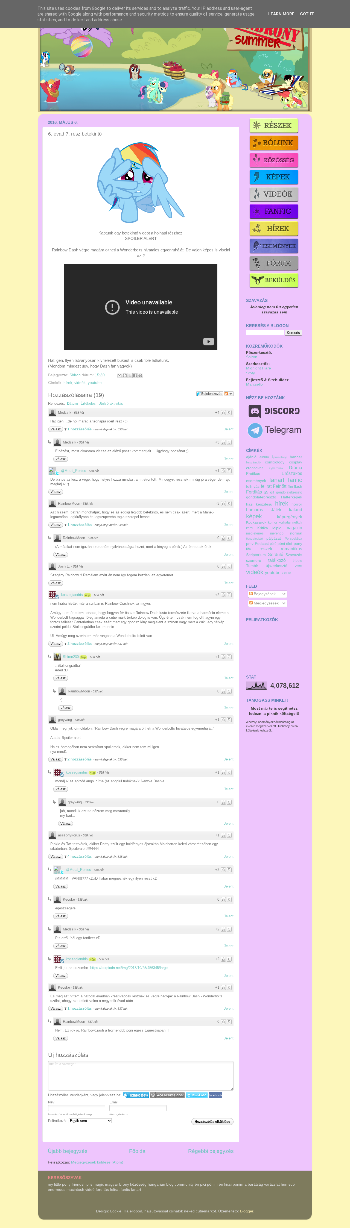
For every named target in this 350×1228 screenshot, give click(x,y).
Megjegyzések (266, 603)
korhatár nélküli (290, 522)
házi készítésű (259, 504)
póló (273, 544)
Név (51, 1102)
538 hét (79, 412)
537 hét (98, 691)
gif (272, 492)
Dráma (295, 467)
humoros (254, 509)
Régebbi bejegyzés (211, 1151)
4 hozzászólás (80, 856)
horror (296, 504)
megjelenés (255, 533)
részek (265, 548)
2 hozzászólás (80, 644)
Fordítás (254, 491)
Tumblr (252, 566)
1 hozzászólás (80, 429)
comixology (274, 462)
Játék (276, 509)
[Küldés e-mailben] (119, 375)
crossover (254, 468)
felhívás (252, 486)
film (290, 487)
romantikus (291, 548)
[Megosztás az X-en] (130, 375)
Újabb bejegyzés (68, 1151)
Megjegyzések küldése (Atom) (97, 1162)
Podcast (262, 544)
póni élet (285, 544)
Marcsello (254, 384)
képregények (289, 516)
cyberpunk (276, 468)
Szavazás (293, 555)
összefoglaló (254, 538)
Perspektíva (293, 538)
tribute (297, 561)
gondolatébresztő (261, 497)
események (256, 481)
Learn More (281, 13)
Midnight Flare (258, 368)
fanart (276, 480)
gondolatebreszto (289, 492)
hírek (67, 383)
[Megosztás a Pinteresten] (140, 375)
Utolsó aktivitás (110, 403)
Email (113, 1102)
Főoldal (138, 1151)
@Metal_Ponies (73, 471)
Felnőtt (279, 486)
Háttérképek (291, 497)
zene (286, 572)
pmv (249, 544)
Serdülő (275, 554)
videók (80, 383)
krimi (249, 528)
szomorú (253, 561)
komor (272, 522)
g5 (266, 492)
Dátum (72, 403)
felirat (266, 486)
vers (298, 566)
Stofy (250, 373)
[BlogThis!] (124, 375)
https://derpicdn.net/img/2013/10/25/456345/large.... (131, 968)
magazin (293, 527)
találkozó (277, 560)
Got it (307, 13)
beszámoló (253, 462)
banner (296, 457)
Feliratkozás (58, 1121)
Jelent (229, 429)
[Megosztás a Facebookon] (135, 375)
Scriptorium (256, 555)
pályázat (273, 538)
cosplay (295, 462)
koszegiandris (72, 595)
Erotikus (253, 474)
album (264, 457)
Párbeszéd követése (229, 393)
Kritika (262, 528)
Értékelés (88, 403)
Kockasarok (256, 522)
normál (296, 533)
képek (254, 516)
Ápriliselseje (279, 457)
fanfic (295, 480)
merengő (277, 533)
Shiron (75, 375)
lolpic (276, 528)
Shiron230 (71, 657)
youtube (95, 383)
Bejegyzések (264, 594)
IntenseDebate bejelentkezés (136, 1095)
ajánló (251, 457)
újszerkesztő (276, 566)
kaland (295, 509)
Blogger (246, 1211)
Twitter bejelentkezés (197, 1095)
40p (87, 595)
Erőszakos (292, 473)
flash (298, 486)
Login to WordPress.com (167, 1095)
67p (83, 657)
